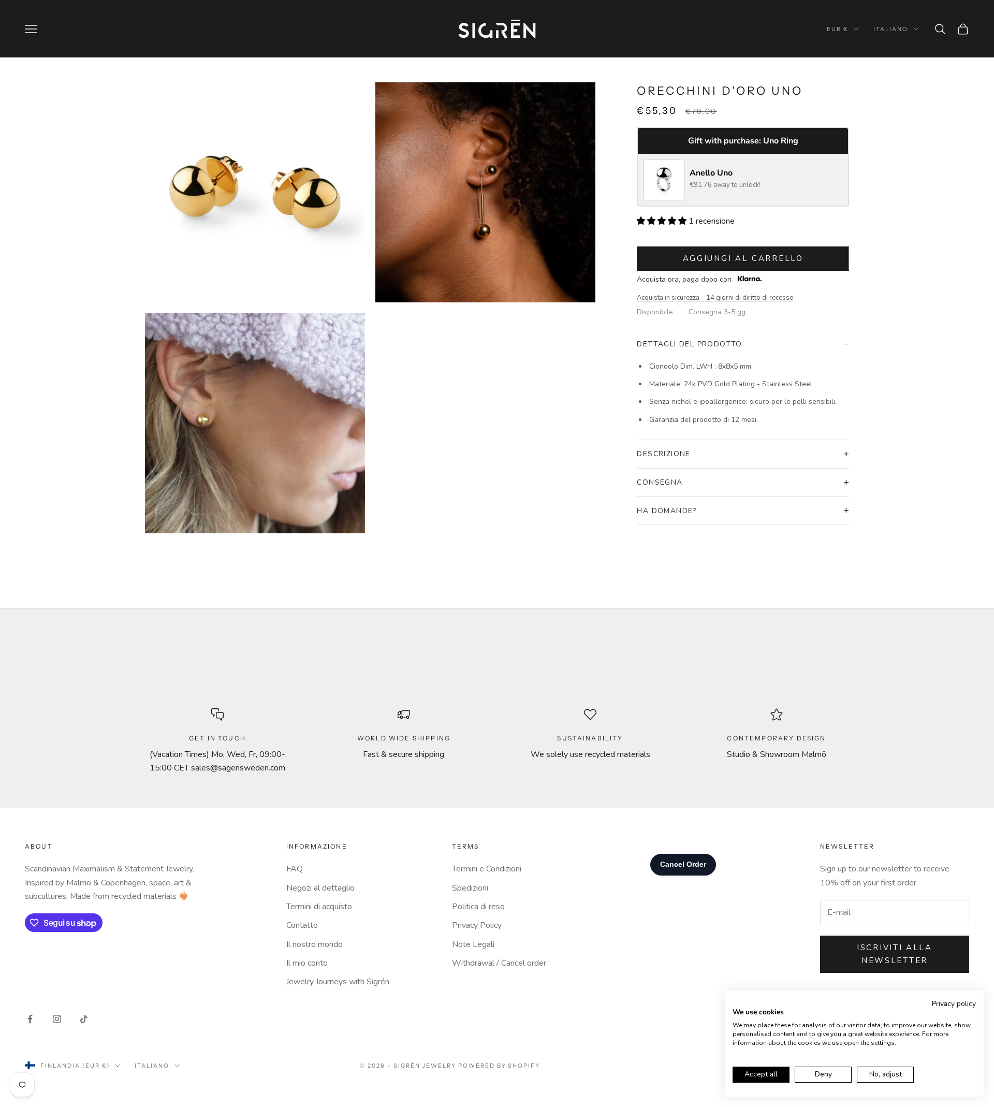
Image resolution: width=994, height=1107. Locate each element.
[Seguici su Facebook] (30, 1019)
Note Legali (473, 944)
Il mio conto (307, 963)
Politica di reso (478, 906)
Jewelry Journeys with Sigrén (337, 981)
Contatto (302, 925)
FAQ (294, 869)
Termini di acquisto (319, 906)
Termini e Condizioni (486, 869)
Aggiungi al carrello (743, 258)
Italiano (890, 29)
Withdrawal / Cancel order (499, 963)
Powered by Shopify (499, 1065)
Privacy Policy (477, 925)
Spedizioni (470, 888)
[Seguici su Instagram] (57, 1019)
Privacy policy (954, 1004)
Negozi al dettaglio (320, 888)
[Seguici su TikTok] (84, 1019)
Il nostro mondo (314, 944)
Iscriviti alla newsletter (894, 954)
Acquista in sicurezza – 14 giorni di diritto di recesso (715, 297)
